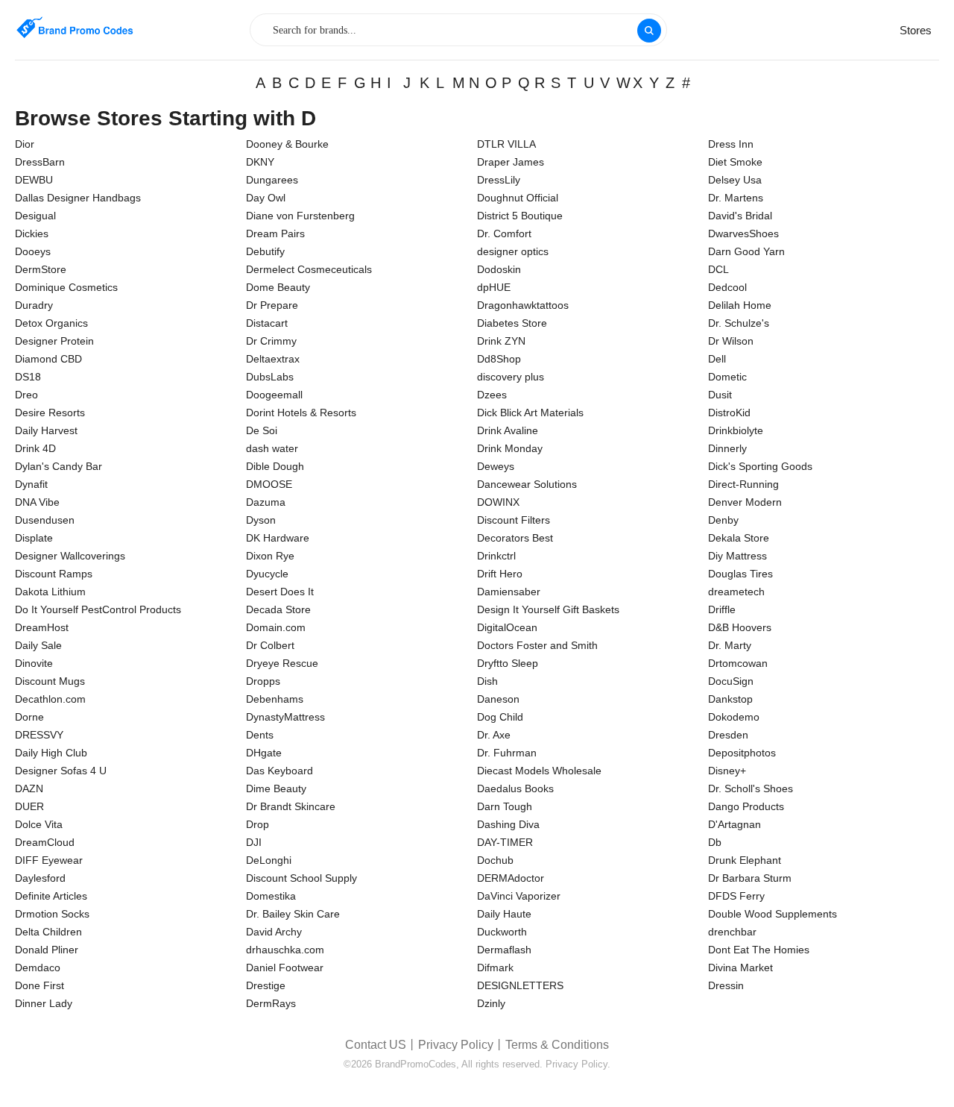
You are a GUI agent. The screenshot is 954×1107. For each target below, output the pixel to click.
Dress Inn (731, 144)
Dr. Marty (729, 645)
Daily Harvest (46, 430)
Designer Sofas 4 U (61, 771)
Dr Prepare (272, 305)
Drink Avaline (507, 430)
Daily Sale (38, 645)
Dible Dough (275, 466)
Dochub (495, 860)
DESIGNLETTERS (520, 985)
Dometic (727, 377)
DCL (718, 269)
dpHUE (494, 287)
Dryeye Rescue (282, 663)
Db (714, 842)
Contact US (375, 1044)
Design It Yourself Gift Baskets (548, 609)
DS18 (28, 377)
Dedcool (727, 287)
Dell (717, 359)
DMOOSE (269, 484)
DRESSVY (39, 735)
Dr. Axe (494, 735)
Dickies (31, 233)
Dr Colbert (270, 645)
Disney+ (727, 771)
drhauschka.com (285, 950)
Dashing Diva (508, 824)
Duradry (34, 305)
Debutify (265, 251)
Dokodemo (733, 717)
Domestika (271, 896)
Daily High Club (51, 753)
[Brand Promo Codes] (74, 28)
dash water (272, 448)
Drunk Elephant (744, 860)
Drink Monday (510, 448)
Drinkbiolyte (735, 430)
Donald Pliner (46, 950)
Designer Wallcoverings (70, 556)
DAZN (29, 788)
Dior (24, 144)
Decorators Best (515, 538)
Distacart (267, 323)
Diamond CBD (48, 359)
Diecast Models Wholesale (539, 771)
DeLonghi (268, 860)
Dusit (720, 395)
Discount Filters (513, 520)
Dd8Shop (499, 359)
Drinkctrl (496, 556)
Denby (723, 520)
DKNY (260, 162)
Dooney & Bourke (287, 144)
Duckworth (502, 932)
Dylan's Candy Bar (58, 466)
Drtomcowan (738, 663)
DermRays (271, 1003)
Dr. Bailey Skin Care (293, 914)
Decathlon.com (50, 699)
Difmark (495, 967)
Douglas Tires (740, 574)
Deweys (495, 466)
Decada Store (278, 609)
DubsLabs (270, 377)
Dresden (728, 735)
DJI (254, 842)
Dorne (29, 717)
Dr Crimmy (271, 341)
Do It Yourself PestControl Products (98, 609)
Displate (34, 538)
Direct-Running (743, 484)
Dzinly (491, 1003)
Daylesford (40, 878)
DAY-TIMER (505, 842)
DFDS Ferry (736, 896)
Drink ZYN (501, 341)
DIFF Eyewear (49, 860)
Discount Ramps (53, 574)
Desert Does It (280, 592)
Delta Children (48, 932)
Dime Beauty (276, 788)
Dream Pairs (275, 233)
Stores (916, 30)
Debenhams (274, 699)
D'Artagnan (734, 824)
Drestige (265, 985)
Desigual (35, 216)
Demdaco (37, 967)
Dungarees (272, 180)
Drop (257, 824)
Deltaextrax (273, 359)
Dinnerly (727, 448)
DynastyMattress (285, 717)
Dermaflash (504, 950)
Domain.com (276, 627)
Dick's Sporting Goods (760, 466)
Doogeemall (274, 395)
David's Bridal (740, 216)
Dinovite (34, 663)
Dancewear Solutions (527, 484)
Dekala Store (738, 538)
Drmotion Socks (52, 914)
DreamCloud (45, 842)
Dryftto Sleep (507, 663)
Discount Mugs (50, 681)
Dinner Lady (43, 1003)
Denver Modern (745, 502)
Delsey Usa (735, 180)
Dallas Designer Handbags (78, 198)
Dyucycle (267, 574)
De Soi (261, 430)
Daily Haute (504, 914)
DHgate (264, 753)
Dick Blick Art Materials (530, 412)
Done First (39, 985)
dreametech (736, 592)
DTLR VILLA (506, 144)
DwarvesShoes (743, 233)
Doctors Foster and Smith (537, 645)
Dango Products (746, 806)
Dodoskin (499, 269)
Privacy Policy (455, 1044)
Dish (487, 681)
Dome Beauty (278, 287)
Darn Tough (504, 806)
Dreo (26, 395)
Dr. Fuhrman (507, 753)
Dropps (263, 681)
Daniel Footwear (284, 967)
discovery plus (510, 377)
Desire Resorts (50, 412)
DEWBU (34, 180)
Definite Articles (51, 896)
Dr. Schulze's (738, 323)
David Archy (274, 932)
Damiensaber (508, 592)
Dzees (492, 395)
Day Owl (265, 198)
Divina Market (740, 967)
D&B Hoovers (739, 627)
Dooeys (33, 251)
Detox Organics (51, 323)
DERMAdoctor (510, 878)
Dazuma (265, 502)
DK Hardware (277, 538)
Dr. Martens (735, 198)
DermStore (40, 269)
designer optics (513, 251)
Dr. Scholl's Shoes (750, 788)
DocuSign (731, 681)
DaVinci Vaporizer (518, 896)
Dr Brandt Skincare (290, 806)
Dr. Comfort (504, 233)
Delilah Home (739, 305)
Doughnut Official (517, 198)
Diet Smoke (735, 162)
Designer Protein (54, 341)
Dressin (726, 985)
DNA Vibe (37, 502)
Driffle (722, 609)
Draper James (510, 162)
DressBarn (40, 162)
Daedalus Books (515, 788)
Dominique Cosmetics (66, 287)
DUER (29, 806)
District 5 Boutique (520, 216)
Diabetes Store (512, 323)
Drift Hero (499, 574)
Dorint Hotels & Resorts (301, 412)
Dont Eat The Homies (758, 950)
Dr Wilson (731, 341)
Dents (260, 735)
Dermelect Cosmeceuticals (309, 269)
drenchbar (732, 932)
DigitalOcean (507, 627)
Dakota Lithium (50, 592)
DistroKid (729, 412)
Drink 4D (35, 448)
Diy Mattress (737, 556)
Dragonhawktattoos (523, 305)
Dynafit (31, 484)
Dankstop (730, 699)
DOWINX (498, 502)
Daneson (498, 699)
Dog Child (500, 717)
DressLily (498, 180)
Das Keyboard (279, 771)
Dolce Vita (39, 824)
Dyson (261, 520)
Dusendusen (45, 520)
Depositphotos (742, 753)
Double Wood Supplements (772, 914)
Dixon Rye (270, 556)
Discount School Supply (301, 878)
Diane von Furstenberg (300, 216)
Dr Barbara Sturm (750, 878)
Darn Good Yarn (746, 251)
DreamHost (42, 627)
